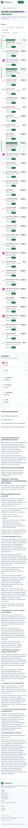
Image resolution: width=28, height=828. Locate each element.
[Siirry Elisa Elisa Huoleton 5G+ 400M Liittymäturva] (14, 246)
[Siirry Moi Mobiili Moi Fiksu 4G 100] (14, 91)
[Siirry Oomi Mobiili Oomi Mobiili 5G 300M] (14, 146)
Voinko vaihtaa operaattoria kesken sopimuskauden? (13, 423)
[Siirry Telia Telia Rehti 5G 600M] (14, 273)
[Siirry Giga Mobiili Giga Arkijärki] (14, 192)
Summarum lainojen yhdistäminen (8, 802)
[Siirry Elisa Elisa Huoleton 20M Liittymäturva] (14, 174)
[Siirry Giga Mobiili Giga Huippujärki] (14, 300)
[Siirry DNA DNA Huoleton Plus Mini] (14, 62)
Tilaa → (13, 46)
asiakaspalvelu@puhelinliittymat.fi (18, 824)
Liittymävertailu (4, 794)
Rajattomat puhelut (19, 27)
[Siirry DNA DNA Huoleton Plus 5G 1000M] (14, 318)
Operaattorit (4, 793)
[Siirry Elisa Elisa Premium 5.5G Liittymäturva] (14, 345)
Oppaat (2, 800)
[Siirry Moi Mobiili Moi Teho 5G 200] (14, 109)
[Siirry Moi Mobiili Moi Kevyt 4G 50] (14, 43)
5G (2, 27)
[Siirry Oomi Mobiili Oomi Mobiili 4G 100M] (14, 100)
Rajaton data (11, 27)
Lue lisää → (8, 46)
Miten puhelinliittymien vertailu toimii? (9, 416)
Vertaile (21, 2)
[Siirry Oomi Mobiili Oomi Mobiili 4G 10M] (14, 72)
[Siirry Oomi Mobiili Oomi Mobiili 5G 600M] (14, 201)
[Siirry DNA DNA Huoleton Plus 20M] (14, 156)
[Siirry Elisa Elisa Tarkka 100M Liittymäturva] (14, 183)
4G (6, 27)
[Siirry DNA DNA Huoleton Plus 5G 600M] (14, 291)
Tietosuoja (3, 808)
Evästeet (3, 810)
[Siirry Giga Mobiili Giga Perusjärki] (14, 136)
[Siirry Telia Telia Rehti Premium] (14, 336)
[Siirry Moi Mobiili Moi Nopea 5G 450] (14, 127)
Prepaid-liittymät (4, 798)
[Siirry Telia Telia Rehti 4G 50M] (14, 165)
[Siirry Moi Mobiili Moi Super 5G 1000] (14, 264)
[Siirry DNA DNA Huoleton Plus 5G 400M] (14, 255)
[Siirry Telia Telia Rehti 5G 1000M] (14, 309)
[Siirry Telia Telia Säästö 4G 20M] (14, 82)
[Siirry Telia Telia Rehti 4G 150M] (14, 210)
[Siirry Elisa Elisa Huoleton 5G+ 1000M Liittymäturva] (14, 327)
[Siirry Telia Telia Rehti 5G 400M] (14, 228)
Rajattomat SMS (5, 30)
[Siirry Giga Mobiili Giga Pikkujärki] (14, 118)
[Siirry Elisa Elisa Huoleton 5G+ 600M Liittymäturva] (14, 282)
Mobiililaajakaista (5, 796)
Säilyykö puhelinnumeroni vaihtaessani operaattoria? (13, 426)
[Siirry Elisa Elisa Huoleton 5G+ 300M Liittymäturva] (14, 237)
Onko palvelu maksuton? (6, 419)
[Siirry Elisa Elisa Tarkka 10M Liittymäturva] (14, 53)
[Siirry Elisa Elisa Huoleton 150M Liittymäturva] (14, 219)
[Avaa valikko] (25, 2)
